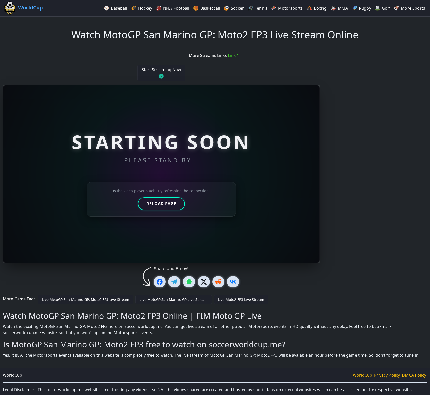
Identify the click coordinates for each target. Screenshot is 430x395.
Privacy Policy (387, 375)
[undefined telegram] (174, 281)
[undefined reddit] (218, 281)
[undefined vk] (233, 281)
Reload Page (161, 203)
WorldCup (362, 375)
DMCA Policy (414, 375)
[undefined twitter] (204, 281)
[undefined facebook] (160, 281)
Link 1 (233, 55)
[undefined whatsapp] (189, 281)
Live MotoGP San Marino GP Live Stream (174, 299)
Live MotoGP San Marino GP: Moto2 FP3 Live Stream (85, 299)
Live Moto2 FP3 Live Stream (241, 299)
